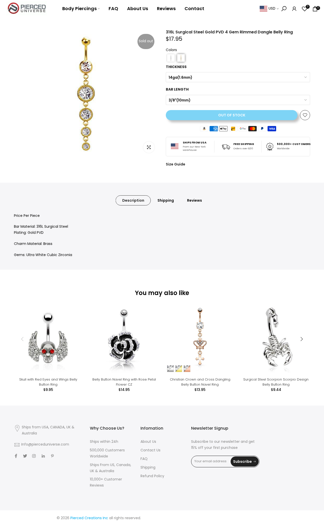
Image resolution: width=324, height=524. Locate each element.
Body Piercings (79, 8)
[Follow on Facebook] (16, 456)
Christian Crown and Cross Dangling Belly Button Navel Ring (200, 382)
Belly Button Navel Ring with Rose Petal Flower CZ (124, 382)
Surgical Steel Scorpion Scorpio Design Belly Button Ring (276, 382)
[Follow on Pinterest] (52, 456)
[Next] (301, 339)
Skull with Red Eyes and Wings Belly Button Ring (48, 382)
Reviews (166, 8)
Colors (171, 50)
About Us (137, 8)
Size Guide (175, 164)
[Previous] (23, 339)
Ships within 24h (104, 442)
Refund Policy (152, 476)
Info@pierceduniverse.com (45, 445)
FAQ (113, 8)
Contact (194, 8)
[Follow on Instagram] (34, 456)
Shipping (165, 200)
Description (133, 200)
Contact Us (150, 450)
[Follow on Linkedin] (43, 456)
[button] (171, 58)
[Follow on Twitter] (25, 456)
